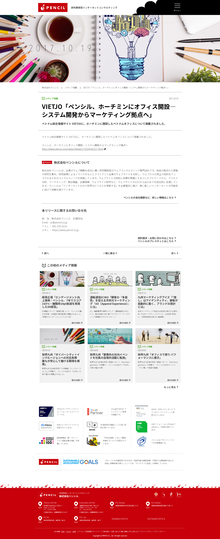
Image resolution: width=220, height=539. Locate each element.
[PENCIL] (52, 7)
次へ (173, 253)
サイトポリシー (160, 531)
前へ (46, 253)
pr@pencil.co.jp (58, 222)
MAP (40, 506)
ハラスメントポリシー (146, 531)
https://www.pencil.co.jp (65, 230)
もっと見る (170, 387)
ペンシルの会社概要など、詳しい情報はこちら (148, 197)
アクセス (81, 531)
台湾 (74, 531)
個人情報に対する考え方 (129, 531)
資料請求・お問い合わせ (111, 531)
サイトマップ (97, 531)
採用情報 (89, 531)
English (68, 531)
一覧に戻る (109, 253)
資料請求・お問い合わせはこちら (156, 238)
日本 (63, 531)
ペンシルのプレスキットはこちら (156, 241)
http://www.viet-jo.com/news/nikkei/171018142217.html (72, 149)
